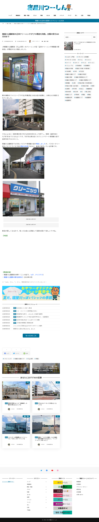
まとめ (48, 15)
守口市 (82, 71)
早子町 (75, 89)
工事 (74, 83)
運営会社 (78, 489)
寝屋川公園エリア (19, 358)
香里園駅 (88, 97)
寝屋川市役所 (82, 74)
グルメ (35, 15)
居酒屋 (68, 83)
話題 (55, 15)
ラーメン (91, 62)
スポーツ (76, 62)
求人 (76, 15)
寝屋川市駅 (69, 77)
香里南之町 (69, 97)
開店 (89, 94)
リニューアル (69, 65)
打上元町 (30, 358)
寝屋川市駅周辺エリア (81, 77)
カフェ (81, 60)
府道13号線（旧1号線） (72, 86)
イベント (62, 15)
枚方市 (76, 91)
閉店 (37, 358)
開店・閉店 (26, 15)
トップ (10, 15)
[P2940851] (23, 114)
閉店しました (41, 144)
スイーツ (68, 62)
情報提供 (18, 15)
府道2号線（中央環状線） (86, 83)
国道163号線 (69, 68)
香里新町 (68, 100)
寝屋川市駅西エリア (85, 80)
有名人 (82, 89)
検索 (94, 37)
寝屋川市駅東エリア (71, 80)
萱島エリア (69, 94)
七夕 (32, 274)
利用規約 (78, 484)
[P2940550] (23, 163)
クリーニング (8, 358)
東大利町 (68, 91)
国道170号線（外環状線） (83, 68)
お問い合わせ (79, 494)
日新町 (68, 89)
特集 (41, 15)
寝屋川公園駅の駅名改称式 (13, 277)
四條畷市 (87, 65)
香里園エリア (79, 97)
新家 (93, 86)
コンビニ (88, 60)
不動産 (88, 15)
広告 (82, 15)
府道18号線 (85, 86)
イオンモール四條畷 (83, 57)
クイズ (69, 15)
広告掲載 (78, 492)
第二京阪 (88, 91)
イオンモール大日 (71, 60)
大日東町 (68, 71)
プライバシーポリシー (81, 487)
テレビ (84, 62)
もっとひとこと (31, 335)
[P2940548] (23, 198)
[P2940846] (23, 72)
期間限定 (89, 89)
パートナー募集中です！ (8, 481)
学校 (75, 71)
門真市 (77, 94)
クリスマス (39, 274)
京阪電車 (79, 65)
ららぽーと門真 (70, 57)
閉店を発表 (24, 146)
